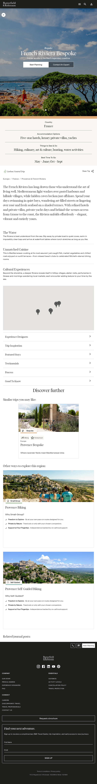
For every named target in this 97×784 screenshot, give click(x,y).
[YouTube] (53, 666)
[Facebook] (43, 666)
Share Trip (86, 171)
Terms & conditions (43, 771)
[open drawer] (79, 4)
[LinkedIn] (48, 666)
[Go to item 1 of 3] (45, 110)
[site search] (84, 4)
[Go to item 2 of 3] (48, 110)
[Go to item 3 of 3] (51, 110)
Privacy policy (55, 771)
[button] (3, 14)
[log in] (91, 4)
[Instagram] (38, 666)
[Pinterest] (58, 666)
